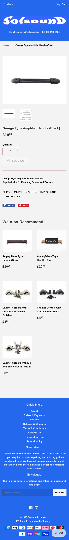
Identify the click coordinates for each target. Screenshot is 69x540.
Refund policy (34, 441)
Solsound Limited (37, 517)
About (34, 411)
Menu (10, 4)
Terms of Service (34, 437)
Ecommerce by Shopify (38, 521)
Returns (34, 419)
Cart (63, 4)
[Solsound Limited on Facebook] (31, 508)
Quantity (7, 144)
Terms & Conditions (34, 428)
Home (6, 45)
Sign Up (59, 492)
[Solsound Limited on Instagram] (36, 508)
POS (18, 521)
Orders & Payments (35, 415)
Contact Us (34, 432)
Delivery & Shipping (34, 424)
